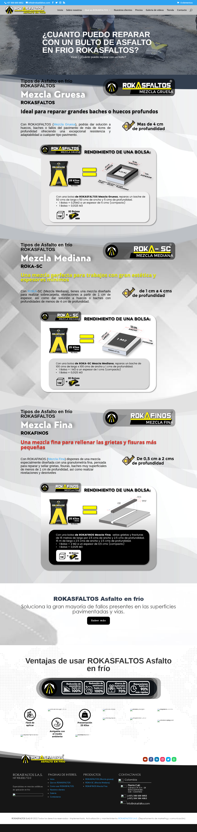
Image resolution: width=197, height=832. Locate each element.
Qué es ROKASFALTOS (96, 10)
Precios (139, 10)
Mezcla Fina (56, 459)
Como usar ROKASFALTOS (62, 786)
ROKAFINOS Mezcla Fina (96, 786)
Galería (53, 793)
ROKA (32, 291)
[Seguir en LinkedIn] (156, 759)
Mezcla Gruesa (64, 124)
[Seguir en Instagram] (162, 759)
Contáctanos (55, 797)
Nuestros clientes (123, 10)
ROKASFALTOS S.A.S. (128, 818)
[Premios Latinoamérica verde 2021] (28, 795)
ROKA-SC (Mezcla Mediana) (97, 782)
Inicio (60, 10)
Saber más (98, 620)
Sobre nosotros (74, 10)
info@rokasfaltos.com (138, 803)
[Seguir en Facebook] (151, 759)
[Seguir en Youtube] (145, 759)
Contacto (182, 10)
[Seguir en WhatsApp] (174, 759)
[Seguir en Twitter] (168, 759)
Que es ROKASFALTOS (60, 782)
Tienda (170, 10)
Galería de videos (155, 10)
